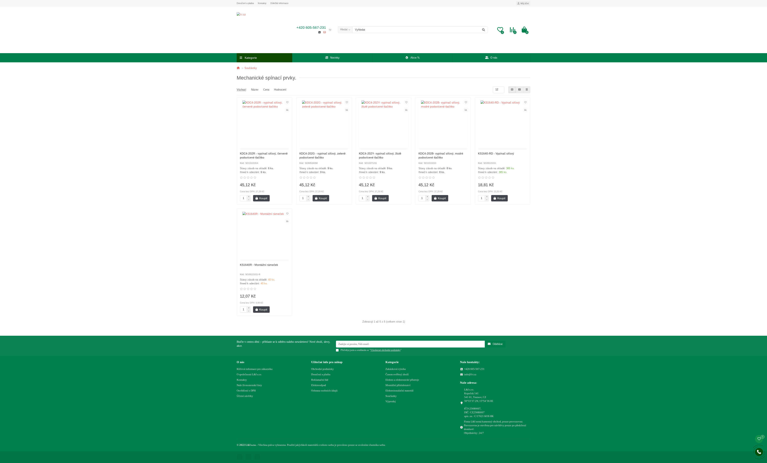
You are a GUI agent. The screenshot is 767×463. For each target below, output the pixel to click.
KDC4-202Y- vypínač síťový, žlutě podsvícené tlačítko (380, 155)
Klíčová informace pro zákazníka (254, 368)
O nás (493, 57)
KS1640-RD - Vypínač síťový (496, 153)
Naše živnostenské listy (249, 385)
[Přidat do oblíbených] (287, 102)
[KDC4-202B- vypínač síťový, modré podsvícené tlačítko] (443, 123)
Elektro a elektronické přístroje (402, 379)
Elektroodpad (318, 385)
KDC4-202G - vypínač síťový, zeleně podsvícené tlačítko (322, 155)
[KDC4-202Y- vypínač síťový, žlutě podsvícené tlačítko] (383, 123)
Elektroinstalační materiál (399, 390)
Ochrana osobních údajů (324, 390)
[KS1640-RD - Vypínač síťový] (502, 123)
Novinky (335, 57)
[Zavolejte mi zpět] (759, 452)
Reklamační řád (319, 379)
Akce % (415, 57)
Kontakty (262, 3)
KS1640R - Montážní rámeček (259, 264)
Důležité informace (279, 3)
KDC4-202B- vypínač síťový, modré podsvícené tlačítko (440, 155)
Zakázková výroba (395, 368)
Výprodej (390, 401)
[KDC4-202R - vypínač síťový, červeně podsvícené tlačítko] (264, 123)
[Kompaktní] (526, 89)
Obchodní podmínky (322, 368)
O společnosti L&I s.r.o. (249, 374)
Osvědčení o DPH (246, 390)
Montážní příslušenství (397, 385)
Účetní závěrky (245, 395)
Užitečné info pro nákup (326, 362)
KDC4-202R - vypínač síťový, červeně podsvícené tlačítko (264, 155)
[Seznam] (519, 89)
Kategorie (392, 362)
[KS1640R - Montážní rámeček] (264, 235)
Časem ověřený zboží (397, 374)
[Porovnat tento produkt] (287, 110)
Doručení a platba (245, 3)
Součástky (250, 68)
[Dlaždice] (512, 89)
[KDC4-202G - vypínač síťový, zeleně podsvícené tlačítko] (324, 123)
